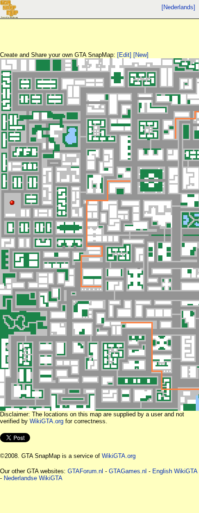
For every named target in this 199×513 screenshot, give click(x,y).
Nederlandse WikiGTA (33, 478)
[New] (141, 54)
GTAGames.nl (128, 471)
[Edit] (124, 54)
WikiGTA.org (46, 421)
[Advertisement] (74, 30)
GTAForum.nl (85, 471)
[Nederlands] (178, 7)
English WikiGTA (174, 471)
